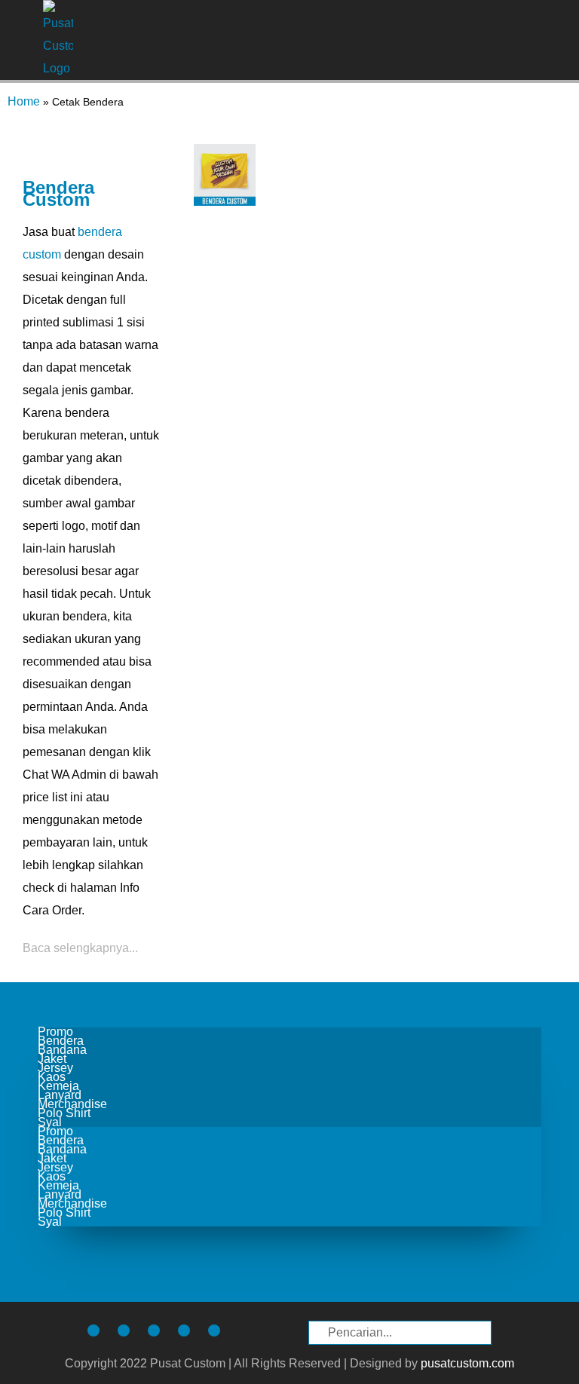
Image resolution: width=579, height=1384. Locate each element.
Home (24, 101)
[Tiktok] (124, 1330)
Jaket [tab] (52, 1059)
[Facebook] (154, 1330)
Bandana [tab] (62, 1050)
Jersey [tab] (55, 1068)
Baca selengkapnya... (80, 948)
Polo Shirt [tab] (64, 1113)
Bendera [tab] (61, 1041)
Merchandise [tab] (72, 1104)
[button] (553, 40)
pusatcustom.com (467, 1363)
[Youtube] (214, 1330)
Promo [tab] (55, 1031)
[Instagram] (93, 1330)
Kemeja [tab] (58, 1086)
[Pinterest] (184, 1330)
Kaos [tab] (52, 1077)
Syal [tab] (50, 1122)
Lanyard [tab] (59, 1095)
